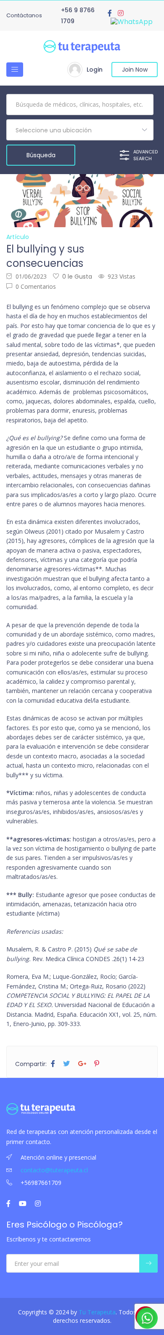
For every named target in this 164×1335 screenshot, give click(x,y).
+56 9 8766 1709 (78, 15)
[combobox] (79, 129)
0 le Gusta (77, 276)
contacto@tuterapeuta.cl (54, 1170)
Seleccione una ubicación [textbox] (54, 130)
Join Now (135, 69)
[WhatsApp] (132, 22)
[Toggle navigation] (14, 69)
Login (95, 69)
